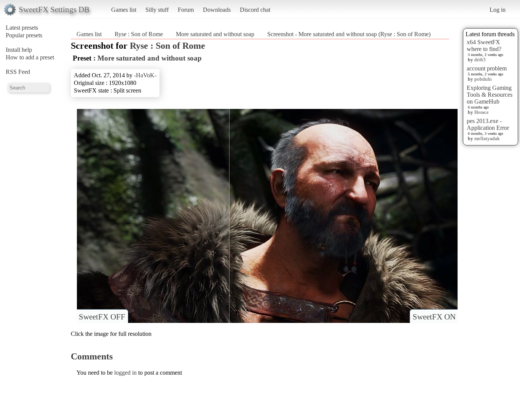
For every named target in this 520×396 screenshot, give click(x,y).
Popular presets (24, 35)
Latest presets (22, 27)
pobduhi (483, 79)
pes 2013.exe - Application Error (488, 124)
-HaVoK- (145, 75)
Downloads (217, 9)
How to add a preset (30, 57)
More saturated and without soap (215, 34)
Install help (19, 49)
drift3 (480, 59)
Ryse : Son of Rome (139, 34)
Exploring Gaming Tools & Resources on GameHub (489, 95)
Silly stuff (157, 9)
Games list (123, 9)
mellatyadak (487, 138)
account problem (487, 68)
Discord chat (255, 9)
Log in (498, 9)
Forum (186, 9)
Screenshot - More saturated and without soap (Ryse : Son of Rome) (349, 34)
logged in (125, 372)
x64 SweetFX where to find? (484, 45)
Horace (481, 112)
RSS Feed (18, 72)
